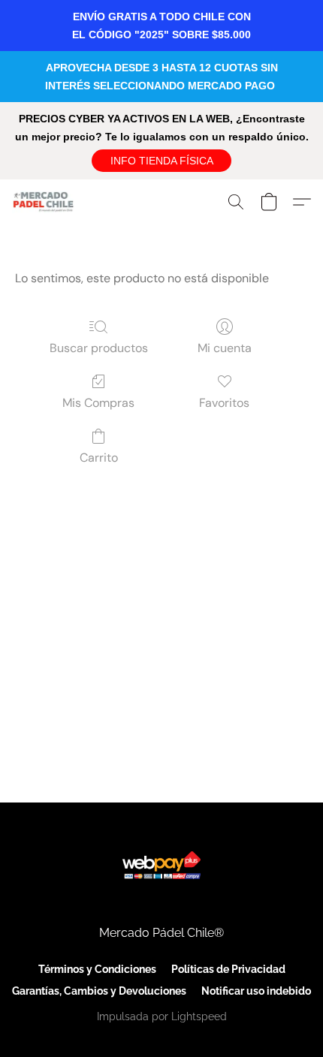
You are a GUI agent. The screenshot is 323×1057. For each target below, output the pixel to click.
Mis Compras (98, 403)
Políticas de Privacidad (228, 969)
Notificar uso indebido (256, 991)
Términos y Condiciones (97, 969)
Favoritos (224, 403)
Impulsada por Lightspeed (162, 1016)
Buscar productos (99, 348)
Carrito (99, 457)
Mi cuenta (225, 348)
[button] (161, 160)
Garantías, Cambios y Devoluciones (99, 991)
